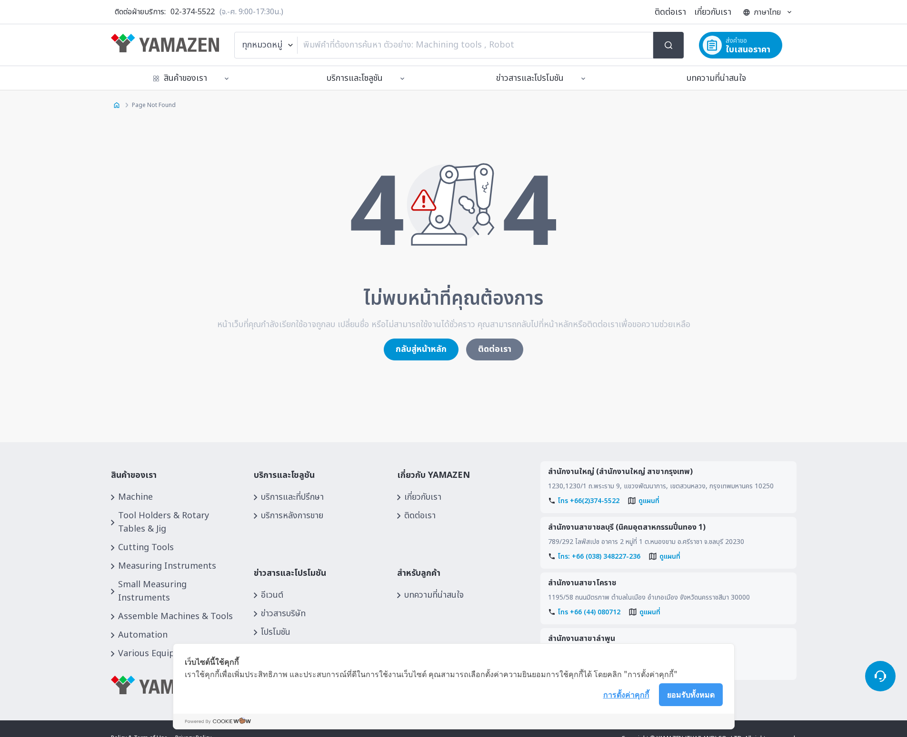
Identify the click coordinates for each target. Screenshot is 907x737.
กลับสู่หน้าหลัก (421, 349)
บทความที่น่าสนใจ (716, 78)
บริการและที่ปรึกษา (292, 497)
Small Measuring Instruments (152, 591)
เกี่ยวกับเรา (712, 12)
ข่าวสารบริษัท (283, 613)
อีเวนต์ (272, 595)
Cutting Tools (146, 547)
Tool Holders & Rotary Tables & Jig (163, 522)
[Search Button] (668, 45)
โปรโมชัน (275, 632)
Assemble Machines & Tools (175, 616)
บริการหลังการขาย (292, 515)
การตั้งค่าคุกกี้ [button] (626, 694)
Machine (135, 497)
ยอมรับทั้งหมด (691, 694)
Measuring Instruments (167, 566)
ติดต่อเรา (670, 12)
